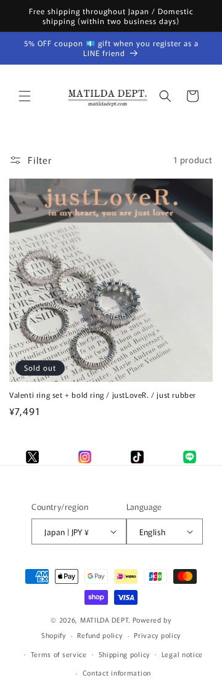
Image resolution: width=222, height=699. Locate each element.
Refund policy (99, 635)
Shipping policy (124, 654)
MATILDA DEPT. (105, 619)
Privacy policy (157, 635)
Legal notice (182, 654)
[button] (24, 96)
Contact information (117, 672)
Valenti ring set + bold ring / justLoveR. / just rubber (102, 395)
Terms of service (59, 654)
